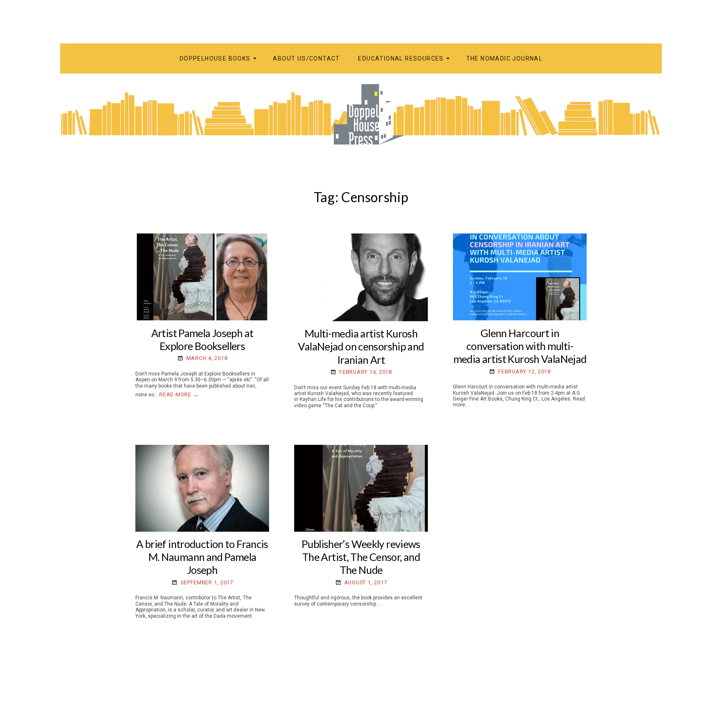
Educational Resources (400, 58)
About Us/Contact (306, 58)
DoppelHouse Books (215, 58)
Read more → (178, 394)
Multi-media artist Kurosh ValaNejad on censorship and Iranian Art (361, 346)
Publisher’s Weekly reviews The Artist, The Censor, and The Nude (361, 557)
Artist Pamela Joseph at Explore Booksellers (202, 339)
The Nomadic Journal (504, 58)
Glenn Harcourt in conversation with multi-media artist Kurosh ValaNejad (520, 346)
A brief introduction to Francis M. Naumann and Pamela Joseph (202, 557)
